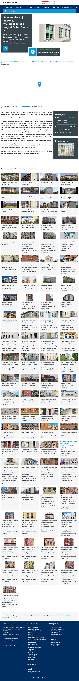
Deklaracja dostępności (10, 640)
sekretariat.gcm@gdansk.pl (13, 634)
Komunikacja (46, 7)
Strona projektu (8, 62)
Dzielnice (37, 7)
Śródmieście (43, 62)
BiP (5, 641)
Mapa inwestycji (10, 11)
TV (25, 7)
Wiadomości (19, 7)
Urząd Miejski (9, 7)
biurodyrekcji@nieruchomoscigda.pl (63, 62)
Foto (31, 7)
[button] (76, 7)
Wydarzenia (56, 7)
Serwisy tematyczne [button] (67, 7)
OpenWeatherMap (18, 646)
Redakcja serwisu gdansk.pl (11, 638)
